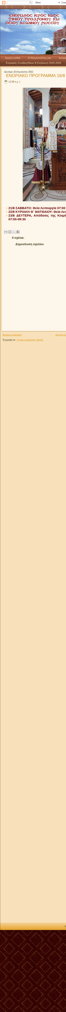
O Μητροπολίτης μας (39, 57)
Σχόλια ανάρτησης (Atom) (30, 340)
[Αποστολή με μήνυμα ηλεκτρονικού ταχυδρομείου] (6, 232)
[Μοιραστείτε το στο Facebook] (18, 232)
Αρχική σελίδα (12, 57)
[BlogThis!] (10, 232)
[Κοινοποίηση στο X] (14, 232)
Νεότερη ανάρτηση (11, 335)
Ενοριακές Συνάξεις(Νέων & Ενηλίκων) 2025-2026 (33, 62)
